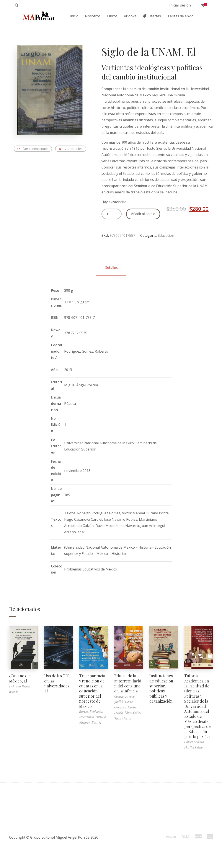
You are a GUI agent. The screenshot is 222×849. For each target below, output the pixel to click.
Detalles (111, 267)
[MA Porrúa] (38, 16)
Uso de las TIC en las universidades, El (57, 683)
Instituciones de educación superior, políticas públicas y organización (161, 688)
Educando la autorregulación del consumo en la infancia (127, 683)
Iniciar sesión (180, 5)
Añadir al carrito (143, 214)
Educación (166, 235)
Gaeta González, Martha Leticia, (125, 707)
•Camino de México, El (19, 678)
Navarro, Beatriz (90, 722)
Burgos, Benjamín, (91, 712)
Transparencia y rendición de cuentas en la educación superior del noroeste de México (92, 691)
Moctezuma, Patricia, (93, 717)
